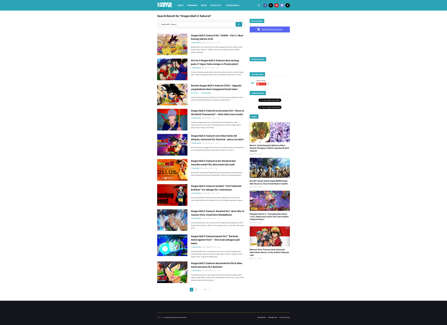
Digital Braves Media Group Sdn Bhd (175, 317)
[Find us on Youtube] (276, 5)
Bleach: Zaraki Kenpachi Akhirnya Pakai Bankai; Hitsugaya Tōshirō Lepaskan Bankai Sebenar (269, 148)
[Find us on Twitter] (271, 5)
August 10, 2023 (209, 68)
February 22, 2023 (209, 118)
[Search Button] (259, 5)
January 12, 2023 (207, 168)
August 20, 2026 (256, 154)
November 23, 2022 (210, 247)
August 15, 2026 (256, 222)
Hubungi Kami (272, 317)
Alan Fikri (196, 168)
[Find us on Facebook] (265, 5)
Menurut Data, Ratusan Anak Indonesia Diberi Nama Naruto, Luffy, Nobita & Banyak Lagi (269, 252)
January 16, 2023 (209, 143)
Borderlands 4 (232, 5)
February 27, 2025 (209, 42)
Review (204, 5)
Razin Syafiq (197, 42)
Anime (254, 140)
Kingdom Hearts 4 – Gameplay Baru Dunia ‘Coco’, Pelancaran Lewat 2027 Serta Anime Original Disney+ (269, 217)
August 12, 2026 (256, 258)
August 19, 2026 (256, 187)
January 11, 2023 (209, 193)
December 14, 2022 (210, 218)
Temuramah (192, 5)
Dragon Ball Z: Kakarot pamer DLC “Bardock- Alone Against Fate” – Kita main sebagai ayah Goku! (215, 240)
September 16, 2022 (210, 270)
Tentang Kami (261, 317)
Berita (180, 5)
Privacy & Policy (284, 317)
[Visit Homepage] (164, 5)
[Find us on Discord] (282, 5)
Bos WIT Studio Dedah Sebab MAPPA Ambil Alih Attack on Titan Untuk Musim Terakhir (269, 182)
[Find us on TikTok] (287, 5)
